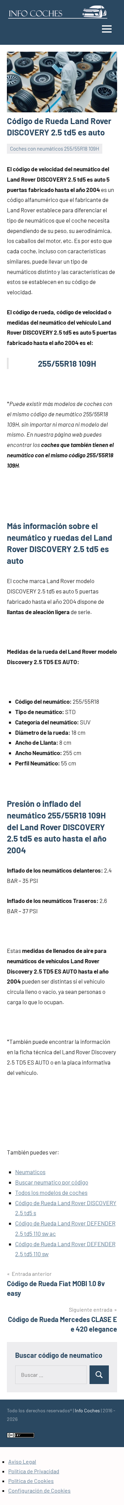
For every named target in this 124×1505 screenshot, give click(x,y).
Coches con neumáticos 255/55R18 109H (54, 148)
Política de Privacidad (33, 1471)
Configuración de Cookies (39, 1490)
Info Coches (87, 1410)
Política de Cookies (31, 1480)
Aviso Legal (22, 1461)
